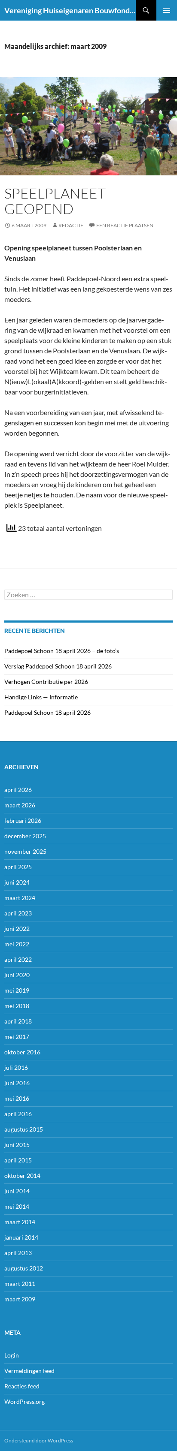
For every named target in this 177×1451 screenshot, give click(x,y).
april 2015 (18, 1160)
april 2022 (18, 959)
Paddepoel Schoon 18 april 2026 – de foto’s (61, 650)
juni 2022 (17, 928)
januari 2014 (21, 1237)
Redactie (70, 225)
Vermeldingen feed (29, 1370)
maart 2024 (19, 897)
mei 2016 (16, 1098)
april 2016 (18, 1113)
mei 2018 (16, 1005)
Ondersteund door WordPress (38, 1440)
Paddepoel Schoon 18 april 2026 (47, 712)
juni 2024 (17, 882)
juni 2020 (17, 974)
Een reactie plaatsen (124, 225)
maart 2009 (19, 1299)
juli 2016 (16, 1067)
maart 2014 (19, 1221)
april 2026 (18, 789)
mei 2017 (16, 1036)
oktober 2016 (22, 1052)
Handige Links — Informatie (41, 697)
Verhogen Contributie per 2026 (46, 681)
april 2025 (18, 866)
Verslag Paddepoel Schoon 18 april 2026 (58, 666)
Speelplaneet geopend (55, 200)
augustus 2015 (23, 1129)
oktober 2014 (22, 1175)
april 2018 (18, 1021)
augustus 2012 (23, 1268)
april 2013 (18, 1252)
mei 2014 (16, 1206)
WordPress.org (24, 1401)
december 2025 (25, 836)
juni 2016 (17, 1083)
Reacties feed (22, 1386)
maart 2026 (19, 805)
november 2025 (25, 851)
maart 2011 (19, 1283)
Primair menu (166, 10)
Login (11, 1355)
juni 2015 (17, 1144)
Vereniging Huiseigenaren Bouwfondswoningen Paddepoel (70, 10)
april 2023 (18, 913)
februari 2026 (22, 820)
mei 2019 (16, 990)
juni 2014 (17, 1191)
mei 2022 (16, 944)
